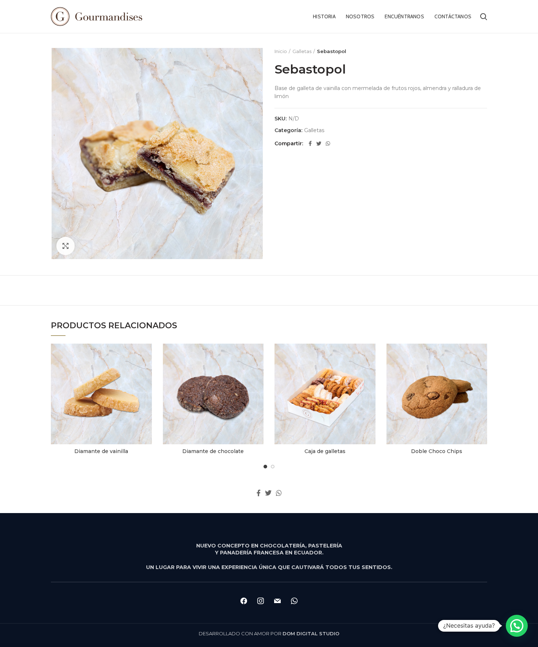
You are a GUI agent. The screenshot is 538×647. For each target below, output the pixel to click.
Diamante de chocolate (213, 451)
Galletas (301, 51)
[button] (517, 626)
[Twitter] (319, 143)
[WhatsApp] (328, 143)
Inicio (280, 51)
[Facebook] (310, 143)
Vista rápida (146, 355)
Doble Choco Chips (436, 451)
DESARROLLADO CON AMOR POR (269, 633)
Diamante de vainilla (101, 451)
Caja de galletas (325, 451)
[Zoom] (65, 246)
